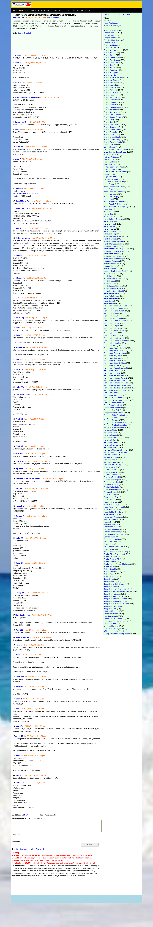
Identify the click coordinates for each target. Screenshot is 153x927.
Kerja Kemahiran (110, 221)
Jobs (40, 10)
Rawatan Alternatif (111, 519)
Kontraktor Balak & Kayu (114, 244)
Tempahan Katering (112, 594)
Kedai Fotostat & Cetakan (114, 191)
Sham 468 (20, 676)
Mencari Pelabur (110, 273)
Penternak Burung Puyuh (114, 437)
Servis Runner (109, 537)
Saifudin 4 (20, 347)
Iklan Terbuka (109, 169)
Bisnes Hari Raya (110, 75)
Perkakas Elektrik (111, 462)
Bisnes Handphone (111, 72)
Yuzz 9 (18, 708)
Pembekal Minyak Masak (114, 338)
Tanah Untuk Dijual (112, 581)
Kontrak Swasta (110, 239)
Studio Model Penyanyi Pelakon (117, 564)
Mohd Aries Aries (23, 637)
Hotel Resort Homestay (113, 167)
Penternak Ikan (110, 440)
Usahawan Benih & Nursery (115, 621)
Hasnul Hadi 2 (20, 122)
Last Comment (53, 17)
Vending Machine (111, 626)
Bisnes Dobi (109, 65)
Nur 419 (18, 82)
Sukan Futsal (109, 574)
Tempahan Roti (110, 609)
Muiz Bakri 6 (18, 17)
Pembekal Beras (110, 313)
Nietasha (18, 129)
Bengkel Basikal (110, 33)
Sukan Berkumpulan (112, 571)
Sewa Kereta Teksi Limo (113, 546)
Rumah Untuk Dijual (112, 524)
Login (87, 10)
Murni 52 (18, 62)
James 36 (19, 726)
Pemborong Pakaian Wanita (115, 385)
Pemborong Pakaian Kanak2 (115, 378)
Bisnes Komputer (111, 90)
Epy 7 (18, 298)
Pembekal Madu (110, 333)
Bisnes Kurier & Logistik (113, 92)
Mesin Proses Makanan (113, 286)
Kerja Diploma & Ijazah (113, 219)
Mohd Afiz (20, 387)
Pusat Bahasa (109, 494)
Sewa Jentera (109, 544)
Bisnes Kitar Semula (112, 87)
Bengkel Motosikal (111, 40)
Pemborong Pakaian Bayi (114, 375)
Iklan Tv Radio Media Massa (115, 171)
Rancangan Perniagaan (113, 517)
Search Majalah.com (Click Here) (117, 14)
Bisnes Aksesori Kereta (113, 50)
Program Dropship (111, 492)
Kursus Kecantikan (111, 263)
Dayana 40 (20, 516)
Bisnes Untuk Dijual (112, 137)
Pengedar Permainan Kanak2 (115, 422)
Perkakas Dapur (110, 460)
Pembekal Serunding (112, 343)
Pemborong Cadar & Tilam (115, 363)
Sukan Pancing (110, 576)
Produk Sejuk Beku (111, 487)
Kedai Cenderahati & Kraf (114, 186)
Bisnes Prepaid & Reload (114, 107)
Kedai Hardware (110, 194)
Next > (27, 815)
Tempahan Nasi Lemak (113, 606)
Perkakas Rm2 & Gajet (113, 464)
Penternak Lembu (111, 445)
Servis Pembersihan (112, 532)
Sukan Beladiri (110, 569)
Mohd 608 (20, 782)
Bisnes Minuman (110, 95)
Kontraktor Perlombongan (114, 258)
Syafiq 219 (20, 593)
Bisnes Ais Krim (110, 47)
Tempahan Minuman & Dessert (116, 604)
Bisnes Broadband (111, 52)
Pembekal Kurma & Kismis (115, 330)
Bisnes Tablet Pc (110, 132)
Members (67, 10)
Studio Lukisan (110, 561)
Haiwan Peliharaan (111, 157)
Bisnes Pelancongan (112, 99)
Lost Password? (38, 849)
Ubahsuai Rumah (111, 613)
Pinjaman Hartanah (112, 469)
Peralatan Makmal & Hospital (116, 450)
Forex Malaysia (110, 154)
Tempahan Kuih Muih (112, 601)
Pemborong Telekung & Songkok (117, 388)
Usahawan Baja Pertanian (114, 618)
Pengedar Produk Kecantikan (115, 425)
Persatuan (108, 20)
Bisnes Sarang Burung (113, 117)
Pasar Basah (109, 301)
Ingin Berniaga (110, 176)
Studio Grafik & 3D (111, 559)
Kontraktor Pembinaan (113, 256)
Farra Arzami (21, 461)
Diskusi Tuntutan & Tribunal (115, 149)
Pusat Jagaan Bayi (111, 497)
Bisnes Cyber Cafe (111, 62)
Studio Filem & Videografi (114, 554)
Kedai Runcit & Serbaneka (114, 204)
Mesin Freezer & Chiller (113, 278)
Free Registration (23, 849)
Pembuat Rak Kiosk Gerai (114, 402)
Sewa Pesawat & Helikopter (115, 551)
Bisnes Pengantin (111, 102)
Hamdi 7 (19, 335)
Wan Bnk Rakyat (22, 394)
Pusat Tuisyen (109, 514)
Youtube (57, 10)
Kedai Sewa (108, 209)
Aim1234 (19, 686)
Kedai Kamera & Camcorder (115, 201)
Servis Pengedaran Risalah (115, 534)
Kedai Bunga (109, 184)
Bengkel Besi (109, 35)
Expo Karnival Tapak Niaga (115, 152)
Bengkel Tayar (109, 42)
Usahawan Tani (110, 623)
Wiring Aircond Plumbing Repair (117, 633)
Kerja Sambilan (110, 231)
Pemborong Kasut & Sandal (115, 368)
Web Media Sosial (111, 631)
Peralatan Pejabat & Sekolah (115, 452)
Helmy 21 (19, 775)
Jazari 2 (19, 699)
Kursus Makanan (111, 266)
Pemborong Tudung (112, 395)
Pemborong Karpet (111, 365)
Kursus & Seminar (111, 261)
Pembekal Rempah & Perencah (116, 340)
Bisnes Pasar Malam (112, 97)
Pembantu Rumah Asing (113, 308)
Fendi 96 (19, 419)
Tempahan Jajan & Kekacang (115, 589)
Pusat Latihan (109, 499)
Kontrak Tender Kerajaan (114, 241)
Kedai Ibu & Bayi (111, 196)
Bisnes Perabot (110, 105)
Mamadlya (20, 506)
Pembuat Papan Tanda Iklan (115, 397)
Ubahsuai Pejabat (111, 611)
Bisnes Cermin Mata (112, 57)
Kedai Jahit (108, 199)
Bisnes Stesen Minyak (113, 129)
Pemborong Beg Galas (113, 355)
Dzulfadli (19, 255)
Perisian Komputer (111, 457)
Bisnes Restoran (110, 109)
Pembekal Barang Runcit (114, 311)
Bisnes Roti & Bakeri (112, 112)
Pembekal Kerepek (111, 323)
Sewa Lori (108, 549)
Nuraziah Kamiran (22, 615)
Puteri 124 (20, 630)
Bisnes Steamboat (111, 127)
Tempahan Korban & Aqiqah (115, 599)
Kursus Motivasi (110, 268)
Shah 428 (19, 563)
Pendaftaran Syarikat (112, 405)
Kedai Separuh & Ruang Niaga (116, 206)
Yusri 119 (19, 369)
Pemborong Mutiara (112, 373)
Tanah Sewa (109, 579)
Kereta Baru (108, 214)
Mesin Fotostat (110, 276)
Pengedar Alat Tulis (112, 410)
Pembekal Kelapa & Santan (115, 320)
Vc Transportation (23, 238)
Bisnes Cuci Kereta (111, 60)
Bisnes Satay (109, 119)
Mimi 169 (19, 453)
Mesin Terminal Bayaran (113, 288)
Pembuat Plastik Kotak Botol (115, 400)
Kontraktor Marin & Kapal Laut (116, 248)
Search (33, 10)
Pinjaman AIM (109, 467)
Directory (47, 10)
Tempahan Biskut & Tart (113, 584)
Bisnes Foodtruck (111, 70)
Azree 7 (18, 159)
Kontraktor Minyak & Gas (114, 251)
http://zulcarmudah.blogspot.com (26, 193)
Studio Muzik (109, 566)
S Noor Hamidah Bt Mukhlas (26, 97)
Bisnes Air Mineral (111, 45)
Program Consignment (113, 489)
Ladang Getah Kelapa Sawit (115, 271)
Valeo (18, 654)
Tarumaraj (19, 317)
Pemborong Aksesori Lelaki (115, 348)
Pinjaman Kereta (110, 474)
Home (14, 10)
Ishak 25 (19, 755)
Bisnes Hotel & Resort (113, 77)
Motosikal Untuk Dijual (113, 291)
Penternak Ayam (110, 435)
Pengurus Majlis (110, 430)
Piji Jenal (19, 468)
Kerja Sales (108, 229)
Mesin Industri (110, 281)
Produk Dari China (111, 484)
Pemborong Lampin (112, 370)
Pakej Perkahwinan (111, 296)
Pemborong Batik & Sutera (115, 353)
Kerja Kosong (109, 224)
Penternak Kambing (112, 442)
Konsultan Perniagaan (113, 25)
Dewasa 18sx (109, 144)
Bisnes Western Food (112, 142)
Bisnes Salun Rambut (112, 114)
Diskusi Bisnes (110, 147)
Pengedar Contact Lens (113, 417)
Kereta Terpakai (24, 33)
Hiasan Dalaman (110, 162)
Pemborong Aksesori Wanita (115, 350)
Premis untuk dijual (112, 482)
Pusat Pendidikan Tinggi (114, 507)
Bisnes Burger (109, 55)
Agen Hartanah (110, 30)
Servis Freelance (110, 527)
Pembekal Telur (110, 345)
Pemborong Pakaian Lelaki (115, 380)
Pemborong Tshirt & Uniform (115, 390)
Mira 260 (19, 488)
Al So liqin (19, 55)
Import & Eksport (111, 174)
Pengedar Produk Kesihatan (115, 427)
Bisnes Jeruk (109, 85)
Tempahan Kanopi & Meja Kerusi (117, 591)
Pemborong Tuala (111, 392)
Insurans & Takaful (112, 179)
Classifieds (23, 10)
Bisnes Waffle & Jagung (113, 139)
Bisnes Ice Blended (111, 80)
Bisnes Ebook (109, 67)
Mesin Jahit (108, 283)
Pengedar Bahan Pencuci (114, 412)
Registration (78, 10)
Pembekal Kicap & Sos (113, 328)
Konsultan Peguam (111, 234)
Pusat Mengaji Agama (112, 504)
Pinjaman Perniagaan (112, 479)
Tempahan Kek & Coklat (114, 596)
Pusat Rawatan (110, 509)
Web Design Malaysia (112, 628)
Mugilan (19, 645)
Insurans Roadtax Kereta (114, 182)
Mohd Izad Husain (23, 208)
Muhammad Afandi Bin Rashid (28, 478)
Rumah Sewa (109, 522)
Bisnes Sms (108, 122)
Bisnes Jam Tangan (111, 82)
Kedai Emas (108, 189)
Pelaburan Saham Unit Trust (115, 306)
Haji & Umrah (109, 159)
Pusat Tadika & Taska (112, 512)
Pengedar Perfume (111, 420)
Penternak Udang (111, 447)
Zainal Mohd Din (22, 201)
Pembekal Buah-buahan (114, 316)
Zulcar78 (18, 188)
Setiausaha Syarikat (112, 539)
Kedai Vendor (109, 211)
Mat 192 (19, 359)
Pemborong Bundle (112, 360)
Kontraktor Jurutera (112, 246)
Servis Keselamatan (112, 529)
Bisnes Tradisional (111, 134)
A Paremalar (21, 278)
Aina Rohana (21, 228)
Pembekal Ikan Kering (113, 318)
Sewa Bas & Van (110, 541)
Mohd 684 (20, 538)
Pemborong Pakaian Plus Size (116, 383)
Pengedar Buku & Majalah (114, 415)
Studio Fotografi (110, 556)
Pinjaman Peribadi (111, 477)
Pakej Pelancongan (111, 293)
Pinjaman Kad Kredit (112, 472)
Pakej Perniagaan (111, 23)
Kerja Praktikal (110, 226)
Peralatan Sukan (110, 455)
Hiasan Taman (109, 164)
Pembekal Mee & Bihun (113, 335)
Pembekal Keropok (111, 325)
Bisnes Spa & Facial (112, 124)
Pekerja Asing (109, 303)
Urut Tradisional (110, 616)
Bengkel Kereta (110, 37)
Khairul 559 (19, 146)
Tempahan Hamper (111, 586)
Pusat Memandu (110, 502)
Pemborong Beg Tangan (113, 358)
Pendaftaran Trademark (113, 407)
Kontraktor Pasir (110, 253)
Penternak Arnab (110, 432)
